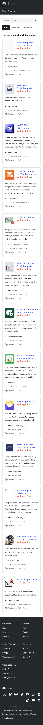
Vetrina (26, 624)
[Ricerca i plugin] (34, 20)
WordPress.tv (9, 657)
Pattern (26, 636)
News (4, 628)
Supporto (6, 648)
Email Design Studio (27, 579)
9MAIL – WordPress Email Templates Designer (27, 265)
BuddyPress (8, 677)
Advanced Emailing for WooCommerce (26, 538)
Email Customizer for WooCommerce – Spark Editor (27, 311)
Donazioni (28, 653)
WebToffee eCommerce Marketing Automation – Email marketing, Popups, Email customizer (23, 126)
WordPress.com (10, 665)
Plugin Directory (8, 11)
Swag (26, 657)
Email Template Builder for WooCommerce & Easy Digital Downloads (26, 492)
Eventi (25, 648)
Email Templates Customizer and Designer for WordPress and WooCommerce (25, 44)
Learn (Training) (9, 644)
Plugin (25, 632)
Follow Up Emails (25, 401)
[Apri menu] (39, 3)
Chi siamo (6, 624)
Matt (5, 669)
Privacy (5, 636)
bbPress (7, 673)
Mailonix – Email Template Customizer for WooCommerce (25, 87)
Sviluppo (6, 653)
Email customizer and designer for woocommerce (25, 357)
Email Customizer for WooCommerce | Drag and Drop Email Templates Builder (27, 173)
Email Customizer (26, 217)
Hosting (5, 632)
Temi (25, 628)
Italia (10, 688)
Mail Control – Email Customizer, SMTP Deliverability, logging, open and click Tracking (26, 446)
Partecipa (27, 644)
